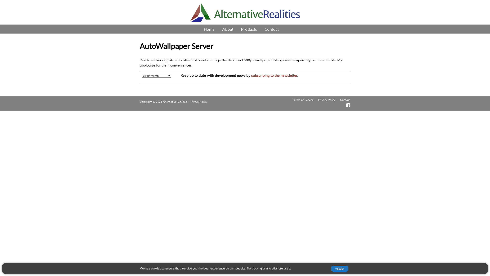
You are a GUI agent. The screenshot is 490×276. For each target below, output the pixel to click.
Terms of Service (303, 100)
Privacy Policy (198, 102)
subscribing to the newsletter (274, 75)
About (227, 29)
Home (209, 29)
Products (249, 29)
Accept (339, 268)
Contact (272, 29)
